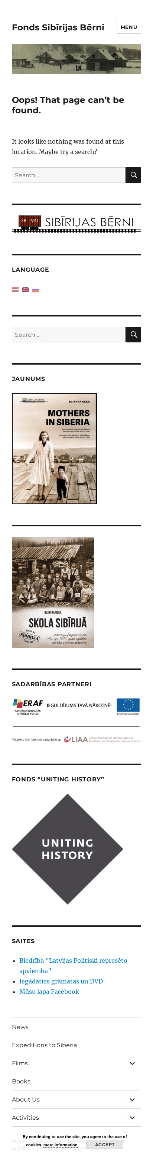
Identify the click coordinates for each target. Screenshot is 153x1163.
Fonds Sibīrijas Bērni (58, 27)
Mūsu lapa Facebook (49, 991)
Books (21, 1081)
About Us (26, 1099)
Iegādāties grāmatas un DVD (61, 981)
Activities (25, 1117)
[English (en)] (25, 289)
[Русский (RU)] (35, 289)
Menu (129, 27)
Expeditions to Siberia (44, 1045)
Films (20, 1063)
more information (60, 1144)
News (20, 1026)
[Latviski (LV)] (15, 289)
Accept (105, 1144)
